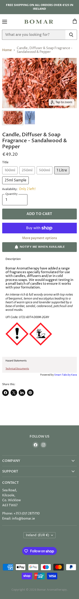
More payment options (39, 238)
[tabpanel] (39, 310)
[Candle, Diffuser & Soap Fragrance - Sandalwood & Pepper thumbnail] (12, 118)
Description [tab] (13, 259)
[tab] (39, 361)
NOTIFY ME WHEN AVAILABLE (42, 247)
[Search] (71, 35)
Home (7, 50)
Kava (74, 374)
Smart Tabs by (62, 374)
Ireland (37, 535)
